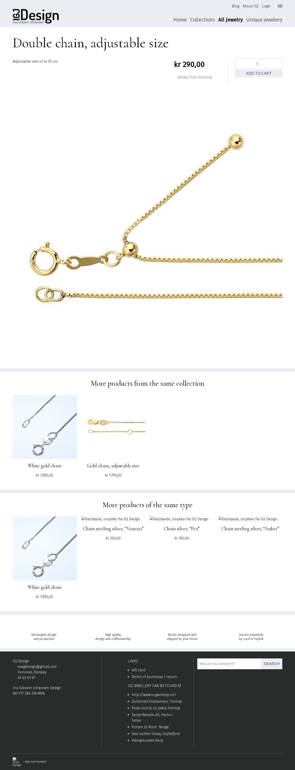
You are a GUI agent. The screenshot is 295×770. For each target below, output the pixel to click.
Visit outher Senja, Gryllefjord (156, 734)
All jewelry (230, 20)
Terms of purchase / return (154, 677)
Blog (235, 6)
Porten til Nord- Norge (150, 727)
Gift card (138, 670)
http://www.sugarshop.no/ (154, 695)
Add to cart (258, 73)
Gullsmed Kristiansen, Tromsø (157, 701)
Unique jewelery (264, 20)
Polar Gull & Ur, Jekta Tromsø (156, 708)
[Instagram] (22, 705)
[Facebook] (15, 705)
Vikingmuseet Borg (147, 740)
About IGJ (250, 6)
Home (180, 20)
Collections (202, 20)
